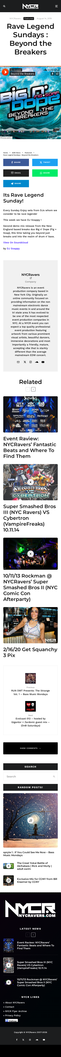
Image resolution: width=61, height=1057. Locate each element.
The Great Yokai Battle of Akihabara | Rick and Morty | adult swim (34, 866)
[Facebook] (17, 1039)
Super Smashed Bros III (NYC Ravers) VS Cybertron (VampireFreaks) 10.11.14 (29, 518)
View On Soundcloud (15, 242)
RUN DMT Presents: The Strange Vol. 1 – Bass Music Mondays (30, 691)
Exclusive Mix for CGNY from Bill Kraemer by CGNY (37, 880)
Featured (28, 18)
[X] (23, 1039)
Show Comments (28, 748)
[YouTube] (44, 1039)
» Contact (8, 1006)
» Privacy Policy (11, 1015)
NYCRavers (15, 18)
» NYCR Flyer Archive (15, 1011)
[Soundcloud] (37, 1039)
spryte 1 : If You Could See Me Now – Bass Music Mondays (28, 854)
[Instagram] (30, 1039)
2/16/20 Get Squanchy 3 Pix (30, 652)
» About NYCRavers (14, 1002)
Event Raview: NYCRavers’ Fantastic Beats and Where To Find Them (29, 447)
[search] (54, 777)
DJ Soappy (13, 248)
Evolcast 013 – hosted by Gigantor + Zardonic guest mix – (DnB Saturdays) (30, 720)
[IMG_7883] (30, 625)
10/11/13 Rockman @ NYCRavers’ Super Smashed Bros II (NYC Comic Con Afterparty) (30, 587)
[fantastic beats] (30, 414)
